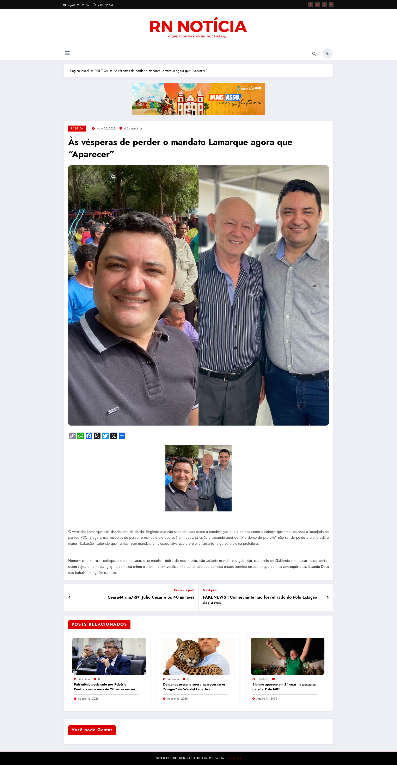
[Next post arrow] (327, 597)
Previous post (184, 590)
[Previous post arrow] (69, 597)
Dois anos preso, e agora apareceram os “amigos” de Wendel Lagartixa (194, 686)
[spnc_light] (327, 53)
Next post (210, 590)
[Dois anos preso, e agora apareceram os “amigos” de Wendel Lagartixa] (198, 655)
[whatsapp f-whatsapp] (317, 4)
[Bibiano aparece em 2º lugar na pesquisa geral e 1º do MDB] (287, 655)
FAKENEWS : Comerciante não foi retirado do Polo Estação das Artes (260, 600)
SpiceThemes (233, 758)
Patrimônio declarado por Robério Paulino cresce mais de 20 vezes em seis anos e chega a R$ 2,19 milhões (105, 687)
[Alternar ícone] (67, 54)
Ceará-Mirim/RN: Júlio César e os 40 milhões (151, 597)
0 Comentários (133, 128)
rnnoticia (84, 679)
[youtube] (331, 4)
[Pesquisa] (314, 54)
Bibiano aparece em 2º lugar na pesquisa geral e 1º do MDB (284, 686)
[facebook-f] (310, 4)
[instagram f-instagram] (324, 4)
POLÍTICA (77, 128)
